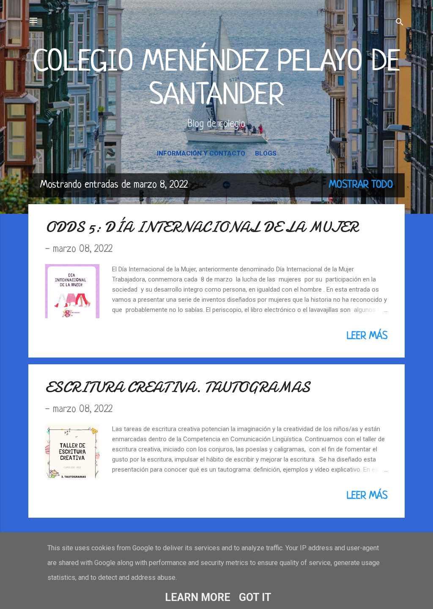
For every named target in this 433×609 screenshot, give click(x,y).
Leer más (367, 336)
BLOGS (266, 153)
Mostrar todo (361, 185)
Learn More (197, 597)
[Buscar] (400, 23)
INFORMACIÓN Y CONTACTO (201, 153)
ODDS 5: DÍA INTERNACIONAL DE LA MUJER (201, 227)
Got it (255, 597)
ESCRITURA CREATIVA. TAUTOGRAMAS (177, 387)
